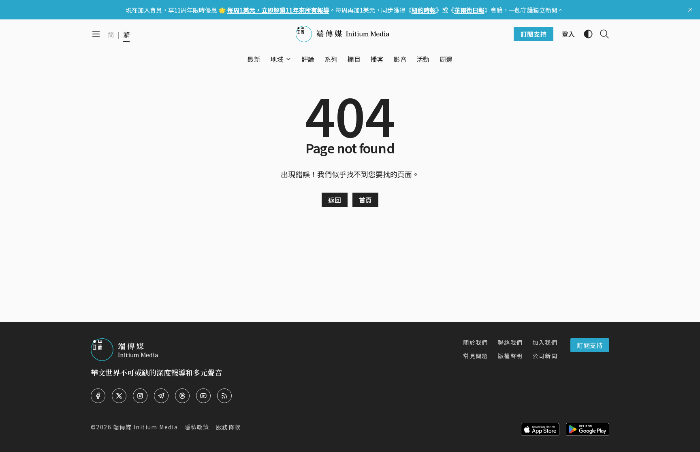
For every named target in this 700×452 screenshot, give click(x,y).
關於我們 (475, 342)
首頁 (365, 200)
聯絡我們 (510, 342)
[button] (277, 59)
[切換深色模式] (585, 34)
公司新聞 (544, 356)
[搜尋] (601, 34)
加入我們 (544, 342)
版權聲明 (510, 356)
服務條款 (228, 427)
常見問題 (475, 356)
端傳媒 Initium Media (145, 427)
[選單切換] (288, 59)
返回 (334, 200)
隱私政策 (196, 427)
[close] (690, 9)
